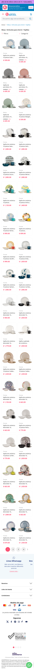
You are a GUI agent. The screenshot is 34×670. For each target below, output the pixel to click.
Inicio (3, 25)
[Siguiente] (28, 549)
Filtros (6, 34)
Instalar (31, 7)
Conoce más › (14, 571)
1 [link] (7, 549)
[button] (3, 14)
